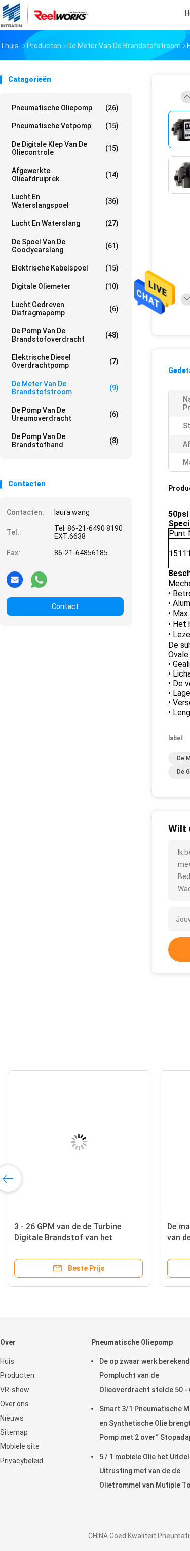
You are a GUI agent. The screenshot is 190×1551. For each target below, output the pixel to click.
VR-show (14, 1390)
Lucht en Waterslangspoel (65, 201)
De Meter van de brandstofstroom (65, 388)
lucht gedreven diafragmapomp (65, 308)
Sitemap (14, 1432)
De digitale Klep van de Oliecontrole (65, 148)
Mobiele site (20, 1446)
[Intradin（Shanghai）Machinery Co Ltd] (44, 15)
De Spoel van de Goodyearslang (65, 246)
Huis (7, 1361)
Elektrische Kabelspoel (65, 268)
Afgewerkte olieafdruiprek (65, 174)
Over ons (14, 1404)
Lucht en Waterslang (65, 223)
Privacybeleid (21, 1461)
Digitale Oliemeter (65, 286)
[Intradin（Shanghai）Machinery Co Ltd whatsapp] (39, 579)
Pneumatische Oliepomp (65, 108)
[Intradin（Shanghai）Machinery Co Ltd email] (15, 579)
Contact (65, 606)
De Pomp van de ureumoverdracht (65, 414)
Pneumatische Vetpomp (65, 126)
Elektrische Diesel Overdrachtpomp (65, 361)
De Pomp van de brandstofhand (65, 440)
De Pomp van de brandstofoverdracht (65, 335)
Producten (17, 1375)
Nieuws (12, 1418)
